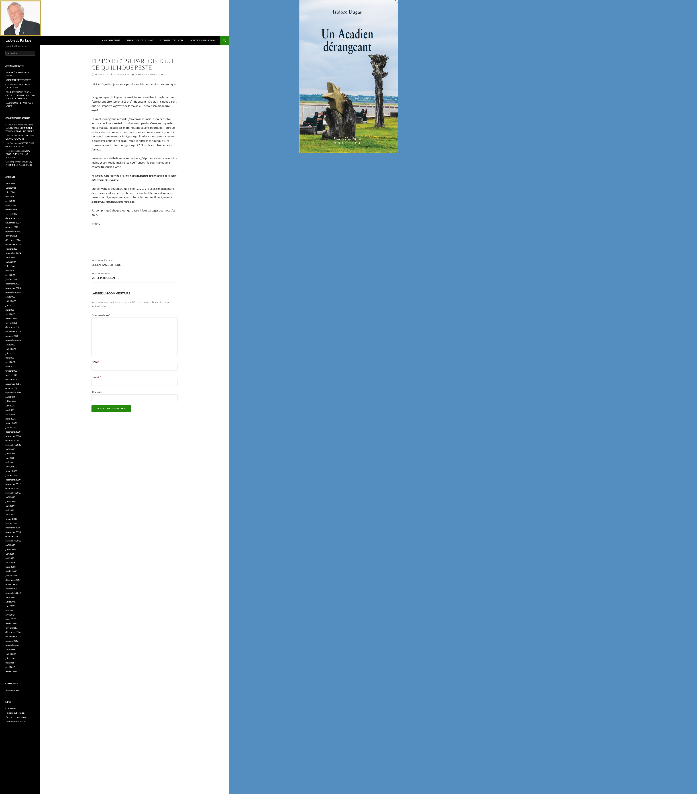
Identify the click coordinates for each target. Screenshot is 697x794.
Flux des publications (15, 712)
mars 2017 (10, 619)
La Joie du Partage (18, 40)
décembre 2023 (13, 283)
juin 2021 (10, 405)
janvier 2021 (11, 427)
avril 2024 (10, 275)
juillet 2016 (10, 654)
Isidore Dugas (121, 74)
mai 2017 (9, 610)
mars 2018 (10, 566)
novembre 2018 (13, 532)
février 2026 (11, 209)
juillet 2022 (10, 349)
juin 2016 (10, 658)
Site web (96, 392)
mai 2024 (9, 270)
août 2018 (10, 545)
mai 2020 (9, 462)
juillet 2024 (10, 261)
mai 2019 (9, 510)
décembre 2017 (13, 580)
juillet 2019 (10, 501)
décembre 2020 (13, 431)
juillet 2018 (10, 549)
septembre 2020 (13, 444)
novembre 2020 (13, 436)
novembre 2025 (13, 222)
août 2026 (10, 183)
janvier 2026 (11, 214)
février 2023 (11, 318)
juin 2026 (10, 192)
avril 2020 (10, 466)
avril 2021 (10, 414)
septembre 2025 (13, 231)
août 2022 (10, 344)
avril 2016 (10, 667)
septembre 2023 (13, 292)
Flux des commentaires (16, 717)
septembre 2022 (13, 340)
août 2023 (10, 296)
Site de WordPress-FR (15, 721)
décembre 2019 (13, 479)
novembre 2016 (13, 636)
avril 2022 (10, 362)
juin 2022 (10, 353)
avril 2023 (10, 314)
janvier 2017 (11, 627)
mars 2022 (10, 366)
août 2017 (10, 597)
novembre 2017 (13, 584)
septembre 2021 (13, 392)
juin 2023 (10, 305)
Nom (95, 361)
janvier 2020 (11, 475)
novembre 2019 (13, 484)
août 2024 (10, 257)
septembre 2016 (13, 645)
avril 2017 (10, 614)
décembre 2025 (13, 218)
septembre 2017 (13, 593)
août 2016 (10, 649)
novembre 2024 (13, 244)
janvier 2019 (11, 523)
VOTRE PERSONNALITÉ (105, 275)
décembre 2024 (13, 240)
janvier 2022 (11, 375)
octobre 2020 (12, 440)
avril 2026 (10, 200)
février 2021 (11, 423)
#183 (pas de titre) (111, 40)
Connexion (10, 708)
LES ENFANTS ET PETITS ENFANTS (139, 40)
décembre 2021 (13, 379)
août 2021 (10, 397)
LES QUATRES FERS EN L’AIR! (171, 40)
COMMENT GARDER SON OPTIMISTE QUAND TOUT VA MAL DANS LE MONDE (20, 95)
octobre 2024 (12, 248)
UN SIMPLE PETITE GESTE (18, 80)
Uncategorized (12, 690)
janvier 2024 (11, 279)
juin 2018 (10, 553)
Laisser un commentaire (149, 74)
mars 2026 (10, 205)
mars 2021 (10, 418)
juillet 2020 (10, 453)
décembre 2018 (13, 527)
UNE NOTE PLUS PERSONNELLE (203, 40)
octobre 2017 (12, 588)
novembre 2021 (13, 383)
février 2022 (11, 370)
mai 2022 (9, 357)
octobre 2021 (12, 388)
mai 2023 (9, 309)
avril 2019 (10, 514)
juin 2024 (10, 266)
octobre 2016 (12, 641)
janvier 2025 (11, 235)
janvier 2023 (11, 322)
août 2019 (10, 497)
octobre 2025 (12, 227)
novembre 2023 (13, 288)
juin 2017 (10, 606)
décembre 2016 (13, 632)
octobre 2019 (12, 488)
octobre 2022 (12, 336)
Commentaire (100, 315)
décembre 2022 (13, 327)
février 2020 (11, 471)
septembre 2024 (13, 253)
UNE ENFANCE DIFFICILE (106, 262)
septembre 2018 (13, 540)
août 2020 (10, 449)
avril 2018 (10, 562)
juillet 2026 (10, 187)
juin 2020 (10, 458)
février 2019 (11, 519)
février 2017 (11, 623)
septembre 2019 (13, 492)
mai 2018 (9, 558)
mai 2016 (9, 662)
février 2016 (11, 671)
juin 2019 (10, 505)
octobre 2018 (12, 536)
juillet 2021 (10, 401)
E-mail (96, 377)
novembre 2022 (13, 331)
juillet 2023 (10, 301)
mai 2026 (9, 196)
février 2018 (11, 571)
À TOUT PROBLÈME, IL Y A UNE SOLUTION (18, 154)
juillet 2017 (10, 601)
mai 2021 (9, 410)
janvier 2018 (11, 575)
